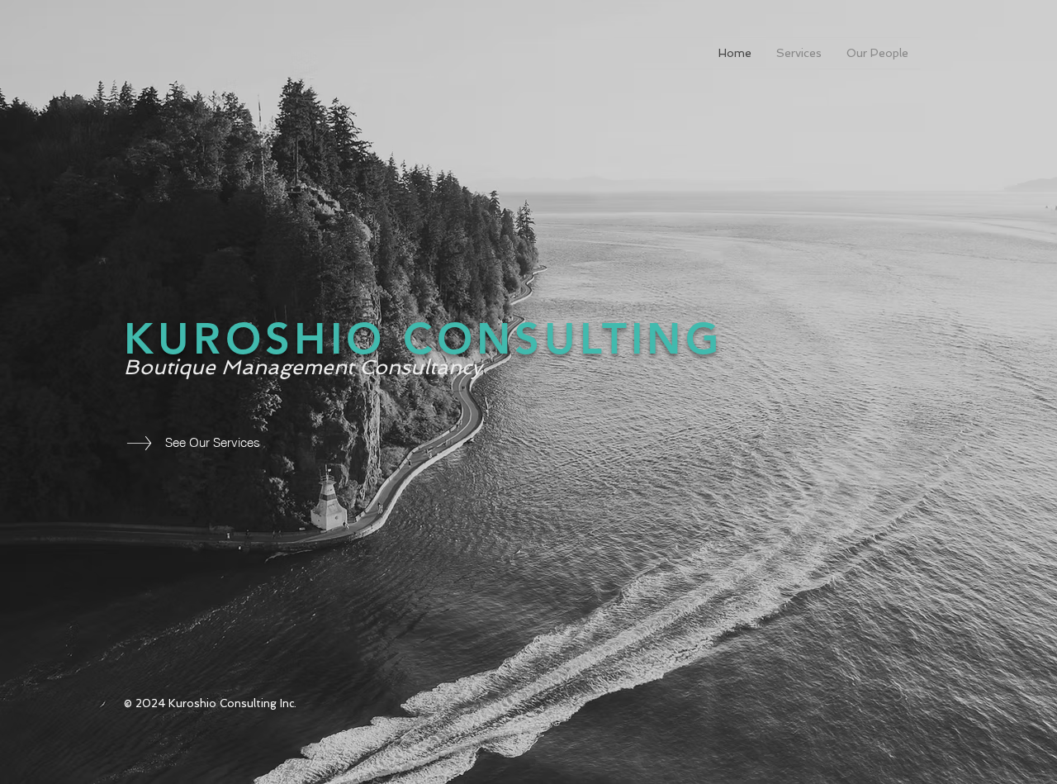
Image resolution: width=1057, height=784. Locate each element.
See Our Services (212, 442)
